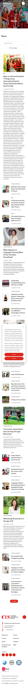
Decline (14, 358)
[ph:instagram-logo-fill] (3, 654)
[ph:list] (23, 3)
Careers (15, 635)
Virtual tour (16, 638)
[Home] (9, 3)
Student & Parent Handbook (6, 645)
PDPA (14, 645)
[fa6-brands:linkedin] (10, 654)
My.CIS (3, 641)
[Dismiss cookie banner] (23, 327)
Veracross (12, 683)
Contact (4, 638)
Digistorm (7, 683)
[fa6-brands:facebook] (6, 654)
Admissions (5, 635)
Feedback (15, 641)
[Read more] (3, 654)
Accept (14, 354)
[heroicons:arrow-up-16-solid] (24, 617)
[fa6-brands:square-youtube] (14, 654)
